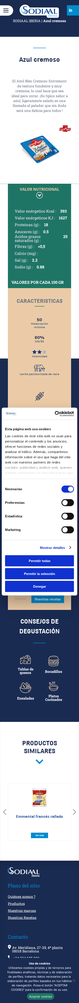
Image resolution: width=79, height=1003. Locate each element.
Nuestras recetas (48, 599)
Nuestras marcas (22, 911)
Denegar (39, 586)
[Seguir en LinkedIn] (70, 10)
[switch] (67, 502)
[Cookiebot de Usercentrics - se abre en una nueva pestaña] (56, 413)
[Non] (73, 980)
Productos (16, 904)
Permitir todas (39, 561)
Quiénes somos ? (21, 897)
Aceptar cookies (40, 996)
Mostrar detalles (52, 547)
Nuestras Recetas (22, 918)
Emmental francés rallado (39, 816)
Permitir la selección (39, 573)
